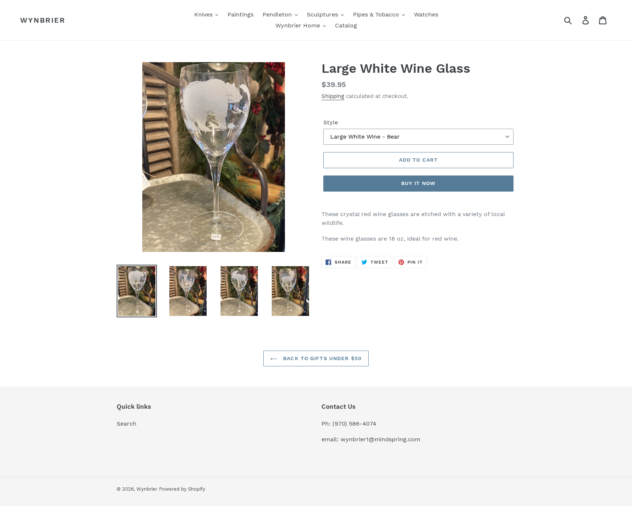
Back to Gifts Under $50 (321, 358)
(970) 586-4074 (354, 423)
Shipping (332, 96)
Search (126, 423)
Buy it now (418, 183)
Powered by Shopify (182, 489)
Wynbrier (42, 20)
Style (330, 122)
